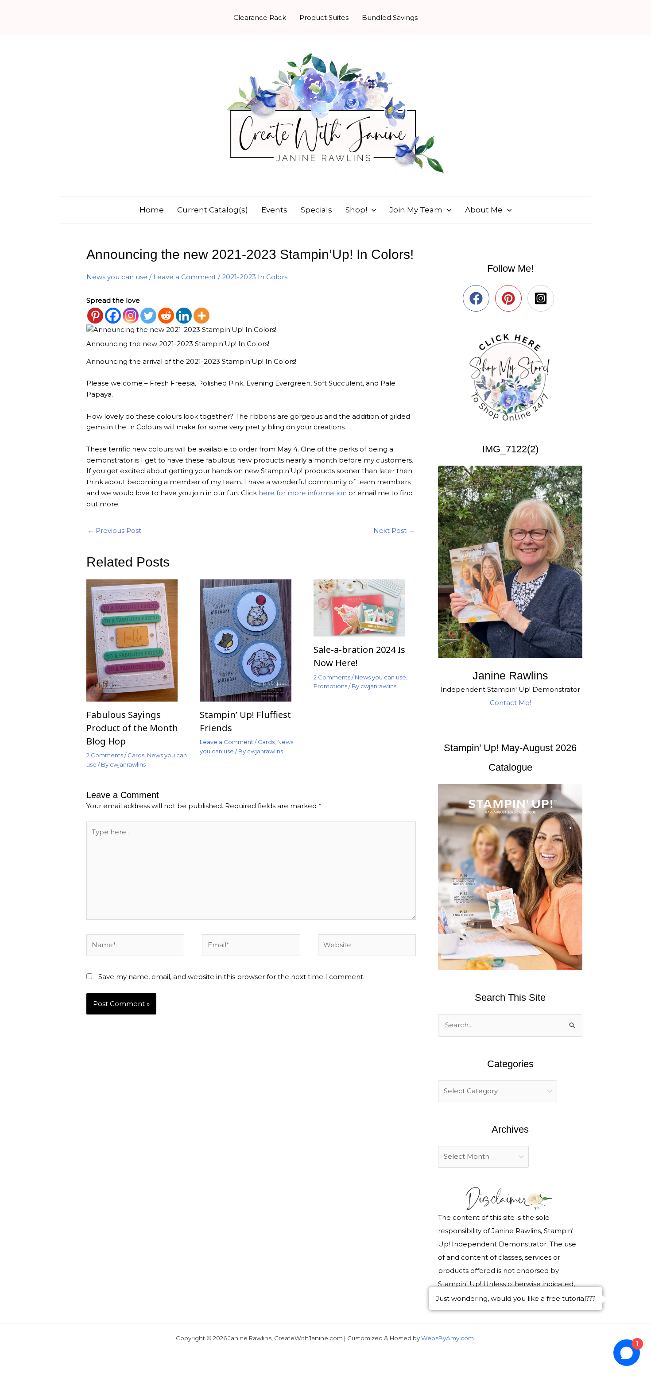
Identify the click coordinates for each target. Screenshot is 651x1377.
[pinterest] (510, 298)
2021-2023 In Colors (254, 277)
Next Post (394, 530)
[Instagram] (131, 316)
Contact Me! (510, 702)
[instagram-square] (542, 298)
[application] (371, 209)
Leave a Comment (184, 277)
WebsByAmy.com (447, 1338)
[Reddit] (166, 316)
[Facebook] (113, 316)
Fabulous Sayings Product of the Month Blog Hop (132, 728)
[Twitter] (148, 316)
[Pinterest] (95, 316)
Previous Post (114, 530)
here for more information (303, 493)
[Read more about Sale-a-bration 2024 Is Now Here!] (365, 607)
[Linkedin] (184, 316)
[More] (201, 316)
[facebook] (478, 298)
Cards (136, 755)
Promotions (330, 686)
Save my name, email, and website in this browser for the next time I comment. (231, 976)
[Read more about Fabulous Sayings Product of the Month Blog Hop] (137, 640)
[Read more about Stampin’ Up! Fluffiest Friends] (251, 640)
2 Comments (104, 755)
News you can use (116, 277)
